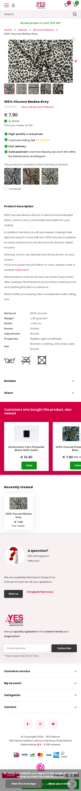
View (29, 465)
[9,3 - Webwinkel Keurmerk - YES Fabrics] (40, 767)
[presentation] (5, 61)
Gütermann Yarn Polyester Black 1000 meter (26, 449)
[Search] (75, 14)
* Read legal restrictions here (21, 656)
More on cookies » (61, 783)
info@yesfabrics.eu (39, 592)
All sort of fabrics (43, 30)
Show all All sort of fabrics (37, 107)
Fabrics (22, 30)
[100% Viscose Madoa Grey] (49, 176)
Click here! (22, 270)
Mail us (13, 594)
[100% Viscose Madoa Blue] (12, 176)
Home (8, 30)
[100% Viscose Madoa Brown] (31, 176)
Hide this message (23, 783)
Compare (15, 189)
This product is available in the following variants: (36, 164)
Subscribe (64, 648)
